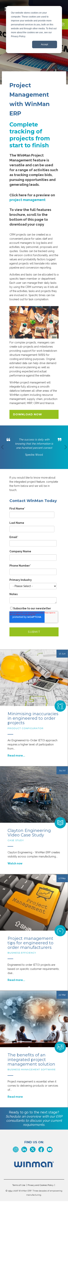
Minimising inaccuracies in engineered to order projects (33, 718)
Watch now (15, 863)
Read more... (16, 755)
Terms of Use (18, 1185)
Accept (44, 44)
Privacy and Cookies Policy (40, 1185)
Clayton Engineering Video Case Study (29, 833)
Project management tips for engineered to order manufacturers (30, 943)
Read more (15, 1096)
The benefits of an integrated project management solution (31, 1059)
